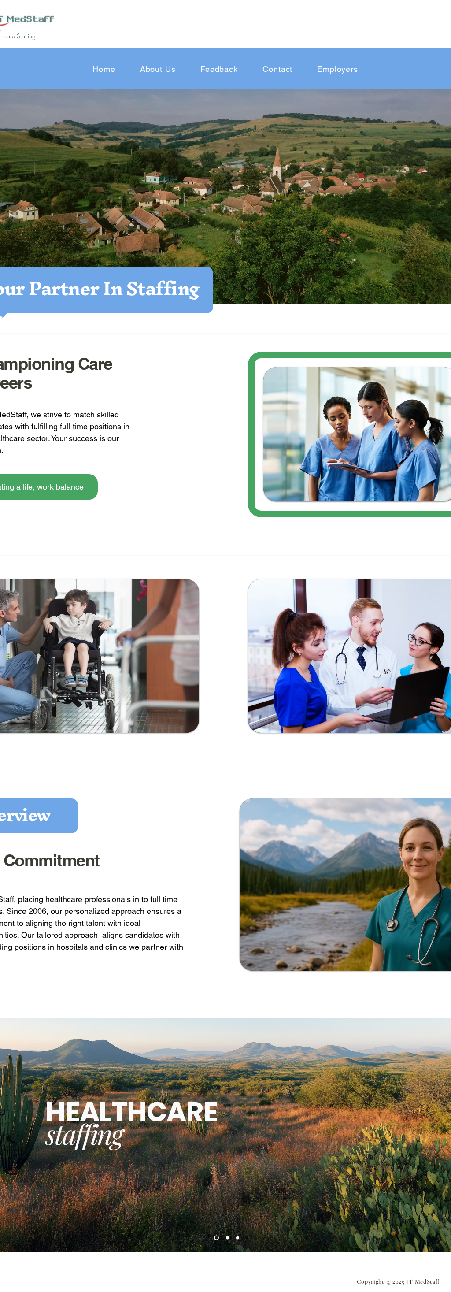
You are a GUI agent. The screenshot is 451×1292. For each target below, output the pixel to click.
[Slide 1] (215, 1237)
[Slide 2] (226, 1237)
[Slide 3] (237, 1237)
